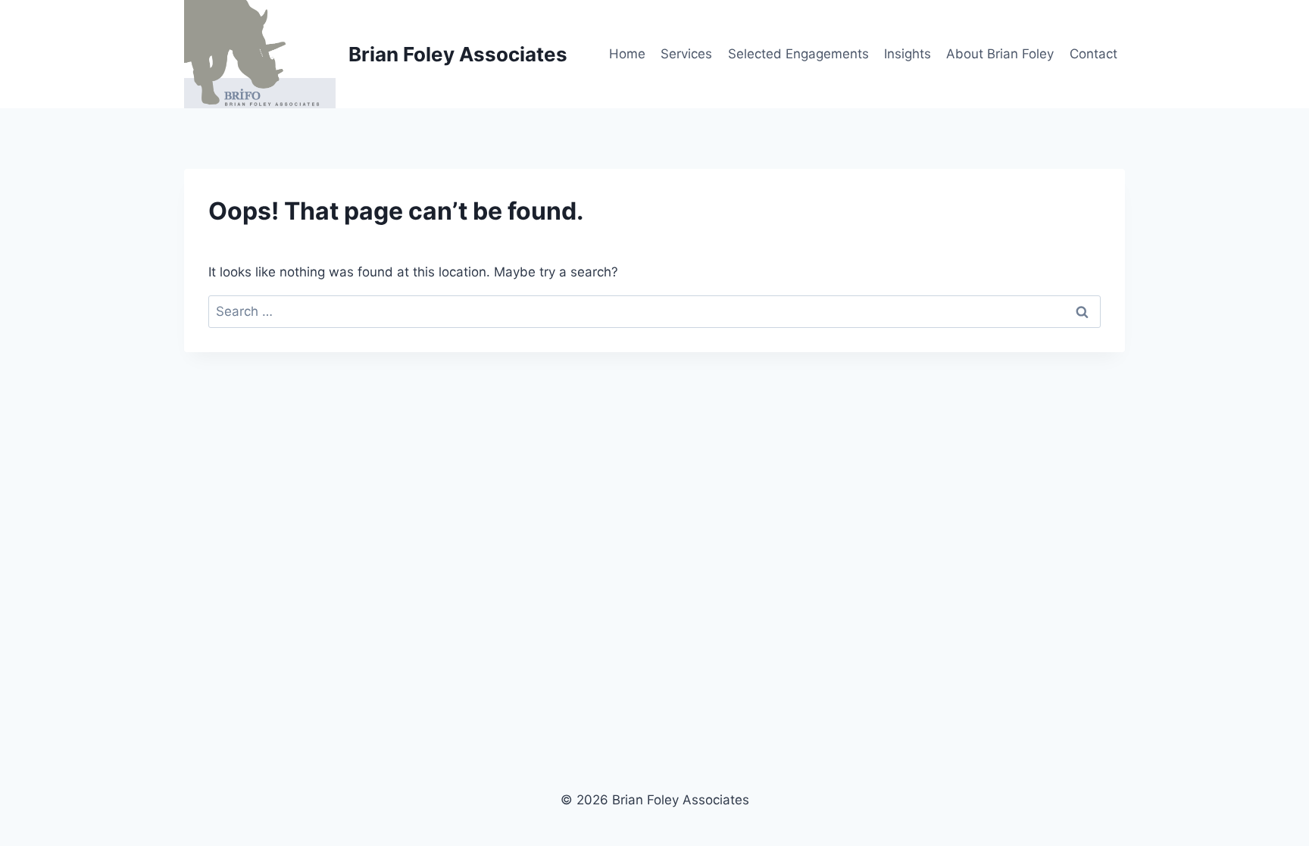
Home (627, 53)
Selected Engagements (798, 53)
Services (686, 53)
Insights (907, 53)
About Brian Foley (1000, 53)
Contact (1093, 53)
